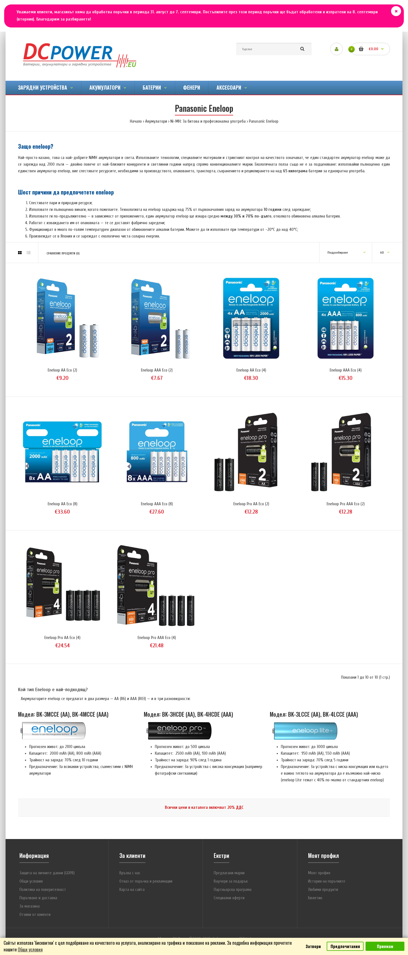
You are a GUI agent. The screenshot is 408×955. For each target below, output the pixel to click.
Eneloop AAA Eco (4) (346, 370)
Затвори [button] (313, 946)
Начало (136, 121)
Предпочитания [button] (345, 946)
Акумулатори (156, 121)
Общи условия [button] (30, 949)
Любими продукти (323, 889)
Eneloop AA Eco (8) (62, 504)
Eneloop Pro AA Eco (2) (251, 504)
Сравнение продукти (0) (63, 253)
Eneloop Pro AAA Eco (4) (157, 637)
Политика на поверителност (42, 889)
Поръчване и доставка (38, 898)
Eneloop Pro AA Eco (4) (62, 637)
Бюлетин (315, 898)
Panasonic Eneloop (263, 121)
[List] (29, 253)
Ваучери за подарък (231, 881)
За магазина (29, 906)
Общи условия (31, 881)
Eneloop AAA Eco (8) (157, 504)
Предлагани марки (229, 873)
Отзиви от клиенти (35, 914)
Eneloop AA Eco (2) (62, 370)
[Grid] (20, 253)
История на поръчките (326, 881)
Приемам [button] (385, 946)
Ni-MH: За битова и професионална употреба (208, 121)
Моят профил (319, 873)
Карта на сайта (132, 889)
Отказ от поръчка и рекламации (145, 881)
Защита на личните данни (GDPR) (47, 873)
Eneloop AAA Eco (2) (157, 370)
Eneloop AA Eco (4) (251, 370)
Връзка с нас (129, 873)
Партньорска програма (232, 889)
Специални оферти (229, 898)
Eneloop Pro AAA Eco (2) (346, 504)
